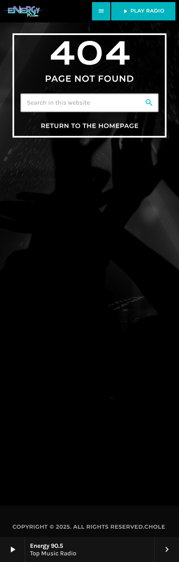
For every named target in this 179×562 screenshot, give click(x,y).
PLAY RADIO (143, 11)
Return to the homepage (90, 126)
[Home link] (23, 11)
